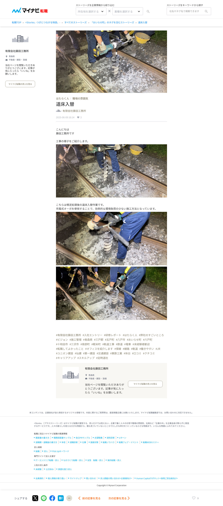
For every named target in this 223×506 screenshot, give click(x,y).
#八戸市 (120, 339)
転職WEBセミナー (151, 442)
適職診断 (74, 442)
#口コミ (136, 353)
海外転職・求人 (114, 460)
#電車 (127, 344)
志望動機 (98, 437)
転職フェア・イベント (128, 442)
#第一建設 (89, 353)
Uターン (122, 437)
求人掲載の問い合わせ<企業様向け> (116, 478)
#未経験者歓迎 (141, 344)
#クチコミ (149, 353)
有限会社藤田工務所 (17, 50)
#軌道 (134, 349)
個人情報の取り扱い (56, 478)
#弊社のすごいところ (151, 335)
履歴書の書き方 (42, 437)
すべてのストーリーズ (75, 22)
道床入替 (142, 22)
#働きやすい (146, 349)
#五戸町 (109, 339)
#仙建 (78, 353)
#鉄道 (119, 344)
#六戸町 (147, 339)
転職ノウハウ (108, 442)
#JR (158, 349)
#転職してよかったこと (70, 349)
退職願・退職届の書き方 (46, 442)
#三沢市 (74, 344)
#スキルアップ (86, 358)
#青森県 (87, 339)
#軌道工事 (108, 344)
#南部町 (85, 344)
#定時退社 (102, 358)
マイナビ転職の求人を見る (20, 84)
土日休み (50, 469)
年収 (63, 442)
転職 (38, 451)
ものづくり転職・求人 (73, 460)
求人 (46, 451)
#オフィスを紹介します (99, 349)
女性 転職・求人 (95, 460)
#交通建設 (103, 353)
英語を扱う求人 (65, 469)
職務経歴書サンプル (62, 437)
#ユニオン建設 (64, 353)
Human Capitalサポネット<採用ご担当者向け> (157, 478)
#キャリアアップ (66, 358)
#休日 (127, 353)
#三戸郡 (98, 339)
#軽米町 (96, 344)
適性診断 (111, 437)
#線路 (126, 349)
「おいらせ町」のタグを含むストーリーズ (112, 22)
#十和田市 (62, 344)
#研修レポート (112, 335)
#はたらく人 (130, 335)
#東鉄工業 (116, 353)
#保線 (117, 349)
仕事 (84, 442)
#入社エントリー (92, 335)
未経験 (38, 469)
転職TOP (16, 22)
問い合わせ (91, 478)
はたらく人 (62, 98)
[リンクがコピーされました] (69, 498)
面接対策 (94, 442)
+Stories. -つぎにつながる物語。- (42, 22)
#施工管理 (75, 339)
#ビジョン (62, 339)
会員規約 (39, 478)
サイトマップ (76, 478)
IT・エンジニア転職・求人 (47, 460)
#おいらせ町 (134, 339)
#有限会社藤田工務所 (68, 335)
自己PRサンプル (83, 437)
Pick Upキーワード (60, 451)
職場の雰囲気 (80, 98)
